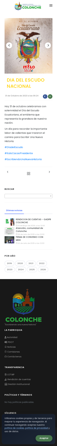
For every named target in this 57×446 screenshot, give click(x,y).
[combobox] (28, 196)
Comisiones (13, 351)
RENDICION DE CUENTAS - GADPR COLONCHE (33, 221)
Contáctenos (14, 356)
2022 (42, 263)
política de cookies (14, 428)
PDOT (10, 342)
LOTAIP (10, 374)
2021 (31, 263)
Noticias (11, 346)
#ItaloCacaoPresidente (19, 153)
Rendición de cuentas (19, 379)
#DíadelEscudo (14, 147)
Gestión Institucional (18, 384)
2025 (32, 269)
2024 (21, 269)
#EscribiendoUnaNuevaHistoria (23, 159)
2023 (9, 269)
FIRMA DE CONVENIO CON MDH (29, 239)
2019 (9, 263)
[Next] (48, 45)
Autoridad (11, 337)
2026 (43, 269)
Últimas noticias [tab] (14, 210)
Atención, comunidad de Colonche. (29, 230)
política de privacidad (36, 428)
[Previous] (9, 45)
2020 (20, 263)
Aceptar (44, 438)
